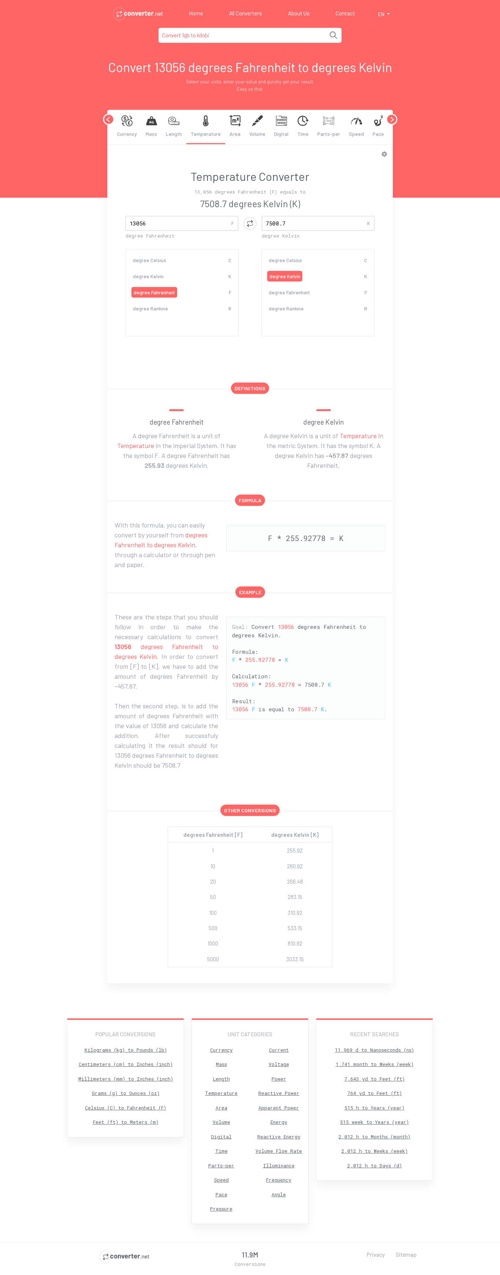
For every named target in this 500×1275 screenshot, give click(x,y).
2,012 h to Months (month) (374, 1136)
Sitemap (406, 1254)
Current (279, 1050)
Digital (281, 134)
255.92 (295, 850)
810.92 (295, 943)
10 (212, 866)
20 (213, 881)
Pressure (221, 1208)
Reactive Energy (279, 1136)
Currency (127, 134)
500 (213, 928)
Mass (151, 134)
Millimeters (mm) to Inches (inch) (125, 1078)
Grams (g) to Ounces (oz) (126, 1093)
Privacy (375, 1254)
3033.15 (295, 959)
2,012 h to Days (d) (374, 1165)
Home (196, 13)
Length (174, 134)
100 (213, 912)
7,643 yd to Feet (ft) (374, 1078)
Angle (279, 1194)
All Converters (245, 13)
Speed (356, 134)
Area (235, 134)
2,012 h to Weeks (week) (375, 1151)
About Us (299, 13)
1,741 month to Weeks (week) (375, 1064)
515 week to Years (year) (374, 1122)
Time (303, 134)
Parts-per (328, 134)
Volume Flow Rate (278, 1151)
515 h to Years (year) (374, 1107)
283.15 (295, 897)
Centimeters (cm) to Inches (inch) (126, 1064)
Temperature (206, 134)
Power (279, 1078)
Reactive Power (278, 1093)
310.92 (295, 912)
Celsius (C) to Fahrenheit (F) (125, 1107)
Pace (378, 134)
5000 (213, 959)
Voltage (279, 1064)
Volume (257, 134)
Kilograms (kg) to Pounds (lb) (126, 1050)
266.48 (295, 881)
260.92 (295, 866)
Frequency (278, 1180)
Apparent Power (278, 1107)
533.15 (295, 928)
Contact (345, 13)
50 (213, 897)
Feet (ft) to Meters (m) (125, 1122)
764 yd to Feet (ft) (374, 1093)
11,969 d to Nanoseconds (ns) (374, 1050)
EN (381, 14)
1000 (213, 943)
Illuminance (279, 1165)
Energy (278, 1122)
